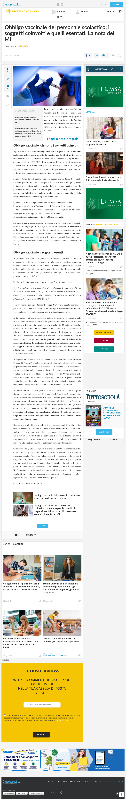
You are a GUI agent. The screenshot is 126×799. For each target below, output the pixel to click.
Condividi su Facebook (58, 4)
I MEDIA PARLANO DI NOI (80, 782)
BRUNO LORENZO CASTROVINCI (55, 656)
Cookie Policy (22, 793)
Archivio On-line (104, 69)
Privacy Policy (9, 793)
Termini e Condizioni (37, 793)
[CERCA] (119, 12)
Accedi (103, 4)
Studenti (104, 349)
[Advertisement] (104, 370)
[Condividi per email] (113, 55)
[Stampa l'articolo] (119, 55)
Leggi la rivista (104, 432)
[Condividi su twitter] (96, 55)
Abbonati (116, 4)
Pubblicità (62, 782)
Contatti (97, 782)
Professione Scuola (104, 332)
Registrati (118, 782)
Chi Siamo (50, 782)
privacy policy (62, 720)
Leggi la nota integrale (63, 139)
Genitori (104, 341)
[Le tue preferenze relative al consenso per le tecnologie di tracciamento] (121, 794)
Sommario (114, 440)
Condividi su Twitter (62, 4)
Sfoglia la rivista (94, 440)
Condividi (40, 601)
